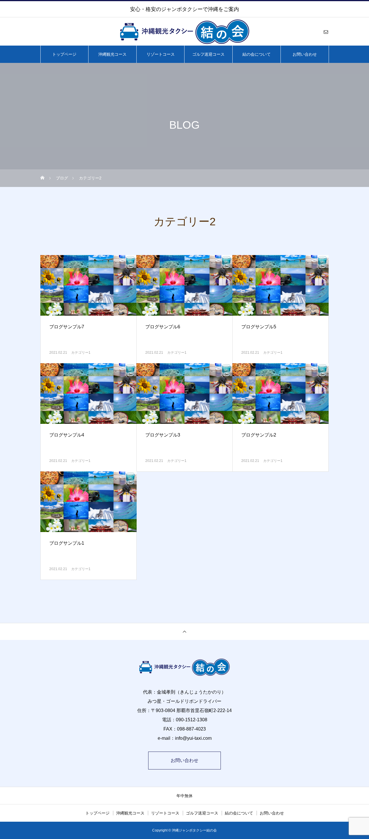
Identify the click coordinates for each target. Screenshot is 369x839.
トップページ (64, 54)
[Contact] (326, 32)
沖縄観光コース (112, 54)
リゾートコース (160, 54)
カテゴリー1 (81, 353)
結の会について (256, 54)
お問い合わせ (305, 54)
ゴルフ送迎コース (208, 54)
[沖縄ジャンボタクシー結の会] (184, 31)
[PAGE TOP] (184, 631)
